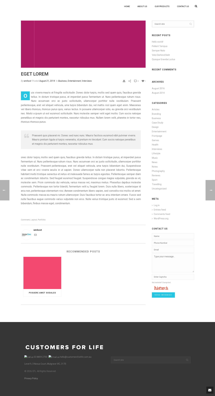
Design (155, 127)
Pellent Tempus (159, 46)
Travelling (156, 184)
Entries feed (160, 209)
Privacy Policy (31, 378)
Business (62, 81)
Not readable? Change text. (161, 282)
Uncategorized (159, 188)
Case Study (157, 122)
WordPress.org (161, 218)
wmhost (27, 81)
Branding (156, 114)
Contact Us (183, 6)
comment (25, 220)
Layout (34, 220)
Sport (154, 180)
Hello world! (157, 42)
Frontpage (157, 136)
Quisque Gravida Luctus (163, 59)
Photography (158, 171)
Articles (155, 109)
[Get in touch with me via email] (35, 235)
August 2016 (158, 88)
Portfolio (42, 220)
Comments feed (162, 214)
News (154, 162)
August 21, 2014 (47, 81)
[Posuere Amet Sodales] (42, 273)
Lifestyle (156, 153)
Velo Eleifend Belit (161, 55)
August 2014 (158, 93)
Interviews (87, 81)
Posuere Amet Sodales (42, 293)
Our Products (162, 6)
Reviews (156, 175)
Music (155, 158)
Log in (157, 205)
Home (127, 6)
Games (155, 140)
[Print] (124, 81)
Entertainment (74, 81)
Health (155, 144)
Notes (155, 166)
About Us (142, 6)
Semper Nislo (158, 50)
